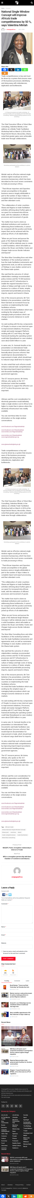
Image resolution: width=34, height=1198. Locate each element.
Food (3, 1143)
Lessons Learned (4, 1148)
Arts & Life (4, 1115)
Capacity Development (5, 1130)
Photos (14, 1138)
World (25, 1146)
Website (3, 943)
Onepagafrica (8, 1188)
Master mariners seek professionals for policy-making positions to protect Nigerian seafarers (21, 995)
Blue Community (4, 1122)
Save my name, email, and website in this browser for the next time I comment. (15, 952)
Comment (5, 904)
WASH (25, 1135)
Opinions (15, 1133)
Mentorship (15, 1129)
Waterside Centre (26, 1138)
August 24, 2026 (7, 1044)
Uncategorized (27, 1133)
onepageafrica (11, 29)
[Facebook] (5, 69)
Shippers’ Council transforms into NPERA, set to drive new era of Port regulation (20, 1071)
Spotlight (26, 1120)
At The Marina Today (5, 1118)
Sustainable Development (27, 1122)
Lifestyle (15, 1117)
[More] (5, 73)
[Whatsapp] (25, 69)
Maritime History (15, 1125)
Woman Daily (27, 1144)
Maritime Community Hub (15, 1121)
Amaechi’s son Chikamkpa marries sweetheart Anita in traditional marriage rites (20, 1004)
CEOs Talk (4, 1133)
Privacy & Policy (19, 1184)
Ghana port (5, 832)
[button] (3, 894)
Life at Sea (15, 1115)
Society (25, 1115)
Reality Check (16, 1143)
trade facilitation (22, 835)
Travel (25, 1130)
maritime (13, 832)
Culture (3, 1138)
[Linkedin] (18, 69)
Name (3, 927)
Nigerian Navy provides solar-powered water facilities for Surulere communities (21, 1062)
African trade (9, 827)
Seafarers (15, 1148)
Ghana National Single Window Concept (13, 829)
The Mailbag (27, 1126)
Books (3, 1125)
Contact (28, 1184)
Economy (8, 8)
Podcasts (15, 1141)
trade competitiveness (9, 835)
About (3, 1184)
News (19, 832)
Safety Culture (16, 1145)
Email (3, 935)
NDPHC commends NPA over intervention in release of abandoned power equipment (17, 1041)
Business (4, 1127)
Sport (25, 1117)
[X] (11, 69)
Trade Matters (27, 1128)
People (14, 1136)
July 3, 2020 (21, 29)
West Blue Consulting (8, 837)
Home (2, 8)
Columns (4, 1136)
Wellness (26, 1141)
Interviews (4, 1145)
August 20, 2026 (14, 1066)
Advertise (10, 1184)
